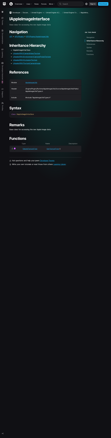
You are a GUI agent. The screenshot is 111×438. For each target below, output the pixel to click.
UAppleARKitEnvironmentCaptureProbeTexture (32, 57)
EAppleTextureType (30, 149)
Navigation (90, 37)
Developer (16, 12)
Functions (90, 54)
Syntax (89, 47)
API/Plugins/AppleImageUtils (37, 36)
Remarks (90, 51)
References (91, 44)
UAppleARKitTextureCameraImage (26, 63)
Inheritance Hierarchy (95, 41)
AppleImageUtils (31, 82)
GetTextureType (53, 149)
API (10, 36)
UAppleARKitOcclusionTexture (25, 60)
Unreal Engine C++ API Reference (71, 12)
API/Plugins (19, 36)
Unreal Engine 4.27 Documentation (53, 12)
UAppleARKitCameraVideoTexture (26, 53)
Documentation (26, 12)
